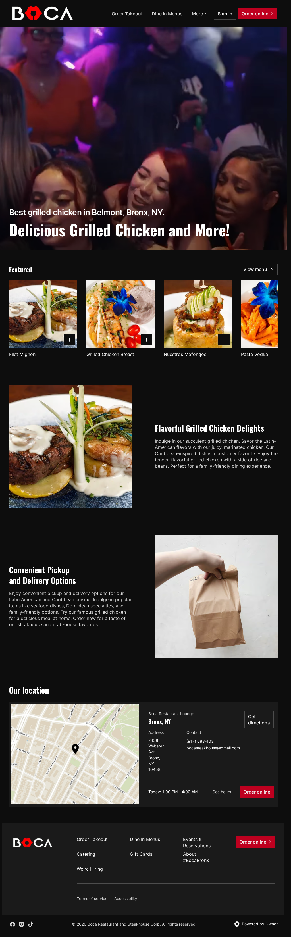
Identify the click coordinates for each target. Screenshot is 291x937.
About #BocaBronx (196, 857)
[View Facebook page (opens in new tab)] (12, 924)
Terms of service (92, 898)
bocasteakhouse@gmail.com (213, 748)
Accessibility (125, 898)
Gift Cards (141, 854)
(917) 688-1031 (201, 741)
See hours (222, 791)
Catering (86, 854)
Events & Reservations (197, 842)
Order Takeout (127, 13)
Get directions (259, 720)
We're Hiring (90, 869)
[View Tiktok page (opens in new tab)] (30, 924)
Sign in (225, 13)
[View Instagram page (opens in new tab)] (21, 924)
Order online (257, 792)
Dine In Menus (167, 13)
